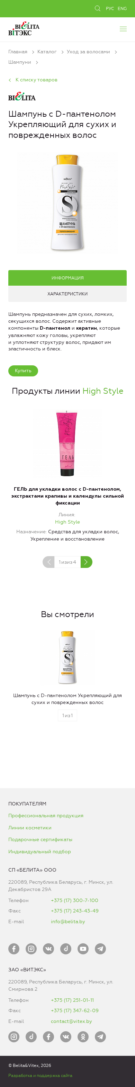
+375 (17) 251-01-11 (72, 1000)
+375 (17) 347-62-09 (75, 1011)
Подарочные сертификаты (40, 840)
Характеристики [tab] (67, 294)
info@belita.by (68, 922)
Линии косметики (30, 828)
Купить (23, 371)
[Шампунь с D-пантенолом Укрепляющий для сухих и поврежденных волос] (67, 202)
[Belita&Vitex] (23, 27)
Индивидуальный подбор (39, 852)
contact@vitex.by (71, 1021)
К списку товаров (36, 80)
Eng (122, 8)
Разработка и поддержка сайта (40, 1075)
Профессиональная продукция (45, 816)
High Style (103, 391)
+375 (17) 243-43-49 (75, 911)
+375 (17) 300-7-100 (74, 900)
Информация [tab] (68, 278)
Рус (110, 8)
